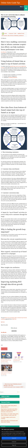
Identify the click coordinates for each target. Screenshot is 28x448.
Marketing (16, 35)
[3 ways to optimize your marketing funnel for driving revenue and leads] (6, 368)
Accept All (14, 438)
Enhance (12, 35)
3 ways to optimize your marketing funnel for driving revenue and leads (6, 373)
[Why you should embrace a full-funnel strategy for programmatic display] (6, 355)
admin (5, 33)
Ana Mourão (3, 52)
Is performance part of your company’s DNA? (14, 387)
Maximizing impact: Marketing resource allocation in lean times (12, 384)
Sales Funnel (21, 33)
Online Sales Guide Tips (10, 3)
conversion (5, 35)
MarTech (14, 319)
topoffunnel (21, 35)
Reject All (14, 445)
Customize (14, 441)
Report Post (4, 348)
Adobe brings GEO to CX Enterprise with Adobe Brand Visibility (9, 421)
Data (9, 35)
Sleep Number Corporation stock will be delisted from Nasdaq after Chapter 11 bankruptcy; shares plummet (9, 410)
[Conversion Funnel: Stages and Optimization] (18, 355)
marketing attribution (13, 77)
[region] (14, 437)
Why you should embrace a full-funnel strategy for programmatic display (6, 360)
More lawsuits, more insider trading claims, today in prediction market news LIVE (10, 414)
